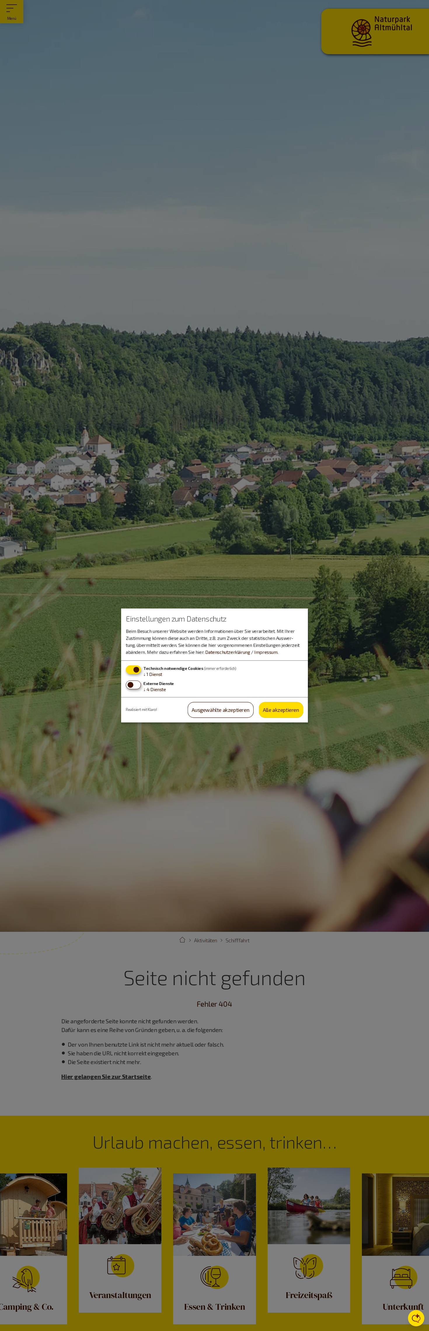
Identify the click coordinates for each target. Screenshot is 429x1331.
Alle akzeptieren (281, 710)
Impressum (265, 652)
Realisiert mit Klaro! (141, 709)
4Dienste (154, 689)
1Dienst (152, 674)
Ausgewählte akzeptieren (220, 710)
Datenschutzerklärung (227, 652)
